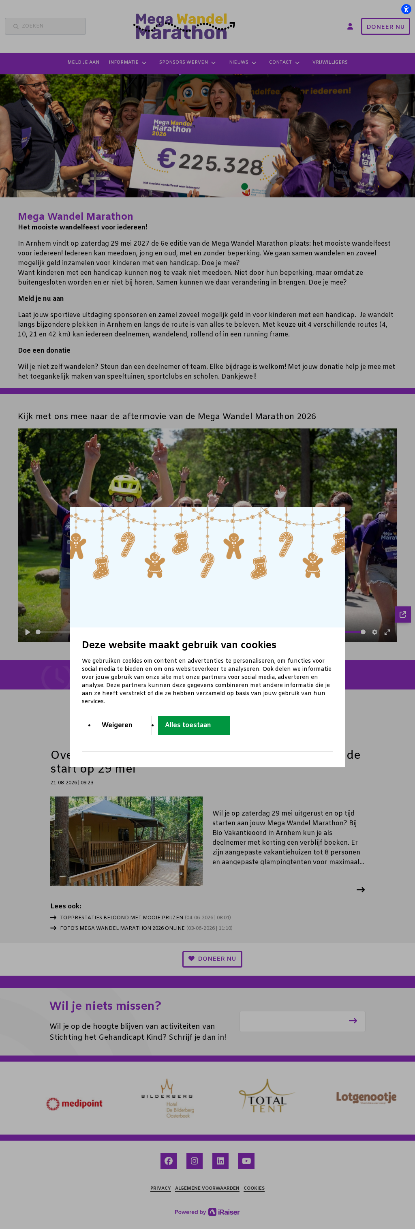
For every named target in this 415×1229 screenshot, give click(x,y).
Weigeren (117, 725)
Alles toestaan (188, 725)
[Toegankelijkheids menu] (406, 9)
